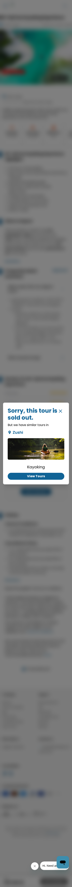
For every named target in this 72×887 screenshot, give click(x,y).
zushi (18, 432)
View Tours (36, 476)
